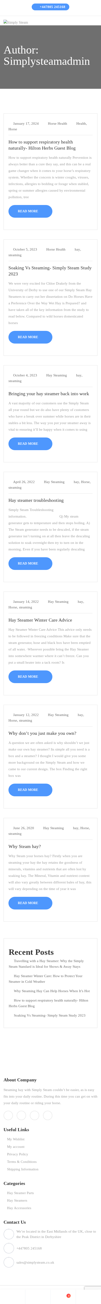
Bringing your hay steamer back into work (48, 393)
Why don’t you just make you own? (42, 733)
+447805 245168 (52, 7)
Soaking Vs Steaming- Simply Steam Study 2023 (49, 1015)
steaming (15, 255)
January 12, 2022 (26, 715)
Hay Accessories (19, 1208)
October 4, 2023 (25, 375)
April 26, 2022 (24, 482)
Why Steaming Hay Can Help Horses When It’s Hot (52, 991)
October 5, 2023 (25, 249)
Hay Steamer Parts (20, 1193)
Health (81, 123)
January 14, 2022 (26, 602)
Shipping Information (23, 1169)
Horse (12, 129)
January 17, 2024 (26, 123)
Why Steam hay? (24, 846)
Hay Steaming (56, 375)
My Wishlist (15, 1139)
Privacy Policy (17, 1154)
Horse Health (57, 123)
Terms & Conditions (22, 1162)
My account (15, 1147)
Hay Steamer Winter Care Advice (40, 620)
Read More (28, 211)
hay (77, 249)
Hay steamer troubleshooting (36, 500)
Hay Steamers (17, 1200)
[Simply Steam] (16, 22)
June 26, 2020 (23, 828)
